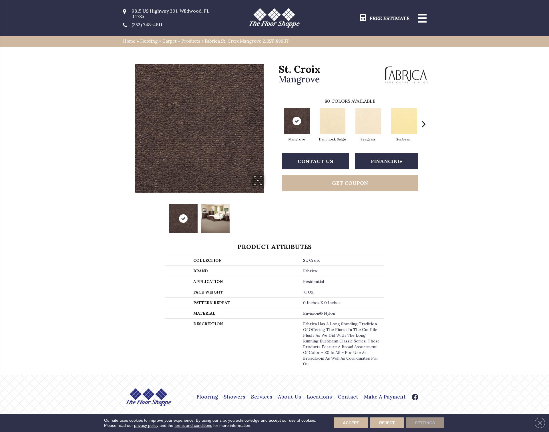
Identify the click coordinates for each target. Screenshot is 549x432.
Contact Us (315, 161)
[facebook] (415, 398)
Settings (425, 423)
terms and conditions (193, 425)
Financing (386, 161)
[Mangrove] (297, 121)
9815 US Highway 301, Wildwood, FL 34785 (171, 13)
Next (267, 216)
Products (190, 41)
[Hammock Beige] (332, 121)
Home (129, 41)
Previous (131, 216)
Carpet (169, 41)
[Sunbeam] (404, 121)
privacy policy (146, 425)
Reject (387, 423)
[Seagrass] (368, 121)
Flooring (149, 41)
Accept (351, 423)
